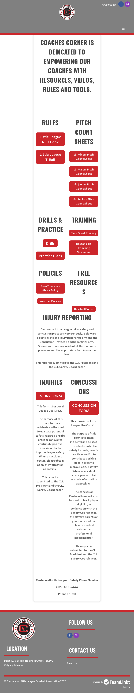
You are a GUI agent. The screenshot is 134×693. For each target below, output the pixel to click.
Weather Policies (50, 301)
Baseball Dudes (83, 309)
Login (126, 686)
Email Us (72, 663)
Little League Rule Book (50, 139)
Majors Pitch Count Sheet (85, 171)
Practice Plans (50, 256)
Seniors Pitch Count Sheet (85, 201)
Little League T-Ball (50, 157)
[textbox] (67, 75)
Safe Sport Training (83, 233)
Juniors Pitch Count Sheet (85, 186)
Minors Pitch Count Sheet (85, 156)
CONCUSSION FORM (84, 408)
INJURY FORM (50, 396)
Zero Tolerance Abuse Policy (50, 288)
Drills (50, 243)
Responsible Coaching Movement (83, 248)
